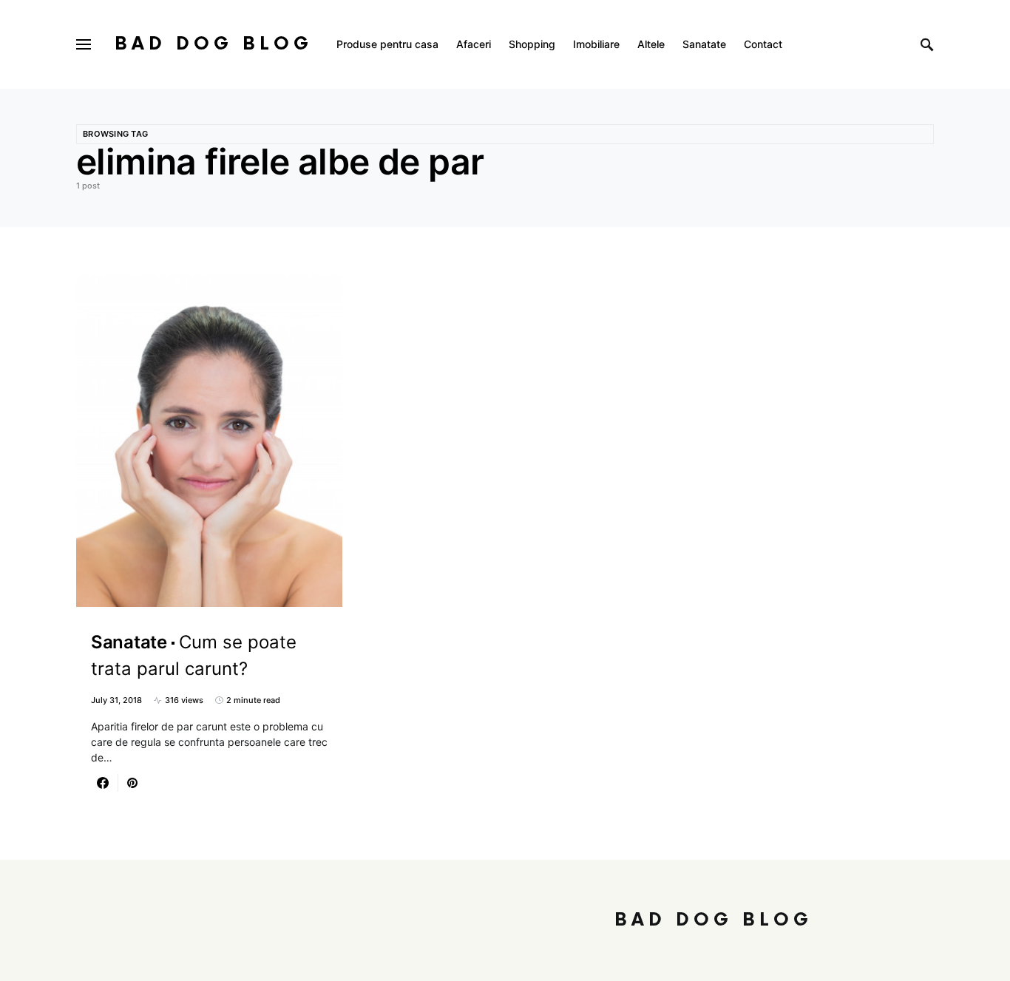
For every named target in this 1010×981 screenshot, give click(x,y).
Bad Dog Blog (214, 44)
